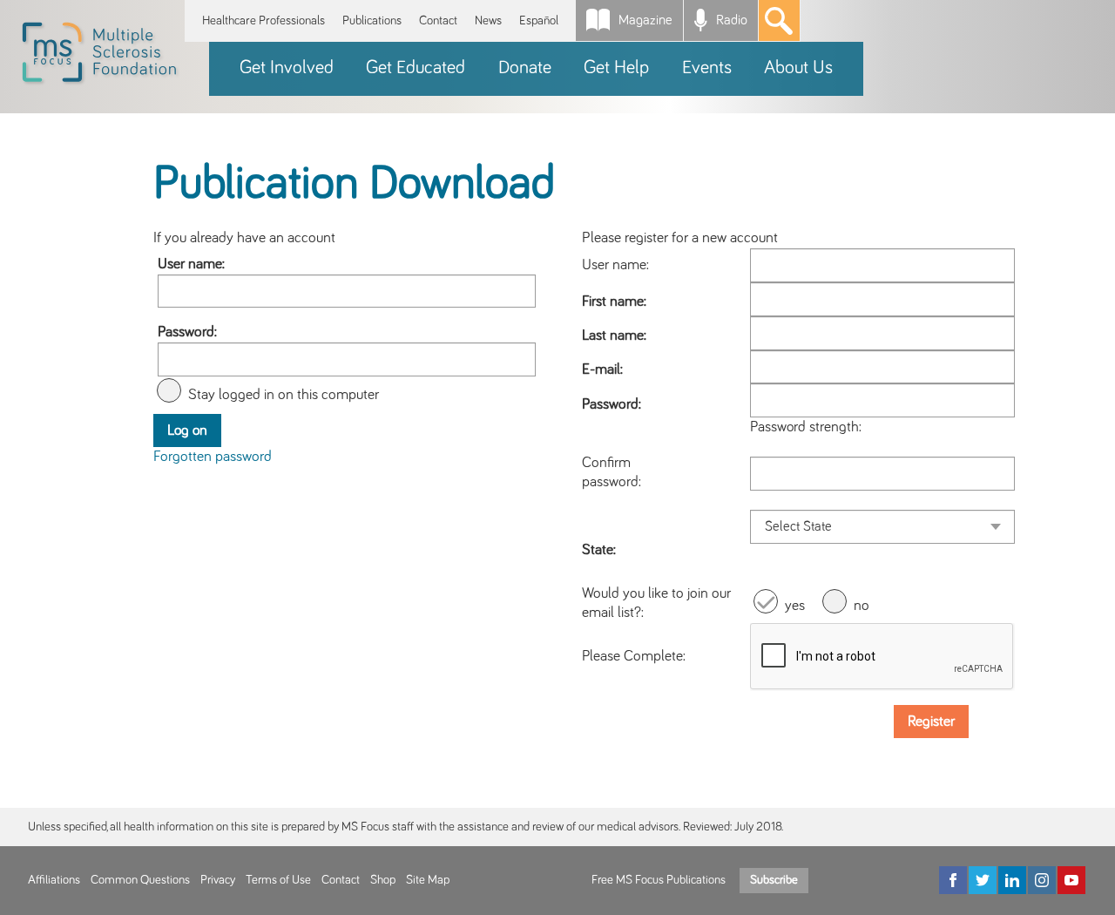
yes (795, 605)
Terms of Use (278, 880)
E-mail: (602, 369)
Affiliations (54, 880)
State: (599, 550)
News (488, 20)
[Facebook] (953, 880)
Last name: (614, 335)
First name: (614, 301)
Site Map (427, 880)
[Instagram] (1042, 880)
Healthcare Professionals (263, 20)
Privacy (217, 880)
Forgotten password (212, 456)
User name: (191, 264)
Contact (438, 20)
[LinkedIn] (1012, 880)
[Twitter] (983, 880)
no (861, 605)
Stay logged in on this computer (283, 395)
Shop (382, 880)
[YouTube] (1071, 880)
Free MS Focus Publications (658, 880)
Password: (187, 332)
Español (538, 20)
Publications (372, 20)
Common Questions (140, 880)
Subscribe (774, 880)
